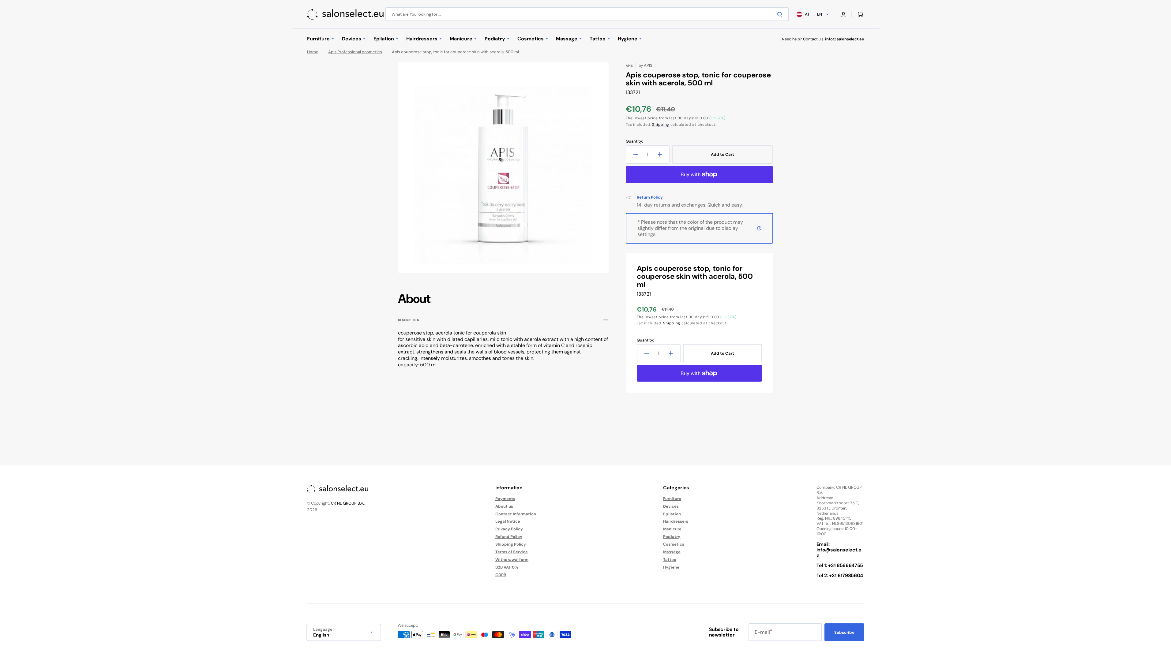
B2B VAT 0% (506, 567)
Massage (672, 552)
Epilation (672, 514)
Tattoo (669, 559)
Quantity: (634, 141)
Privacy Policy (509, 529)
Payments (505, 498)
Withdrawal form (511, 559)
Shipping (660, 124)
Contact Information (515, 514)
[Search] (781, 14)
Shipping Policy (510, 544)
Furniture (672, 498)
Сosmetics (673, 544)
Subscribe (844, 632)
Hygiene (671, 567)
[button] (843, 14)
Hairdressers (675, 521)
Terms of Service (511, 552)
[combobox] (587, 14)
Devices (671, 506)
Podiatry (671, 536)
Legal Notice (507, 521)
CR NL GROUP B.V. (347, 503)
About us (504, 506)
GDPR (500, 574)
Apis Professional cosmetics (355, 52)
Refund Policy (508, 536)
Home (312, 52)
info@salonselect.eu (838, 552)
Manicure (672, 529)
